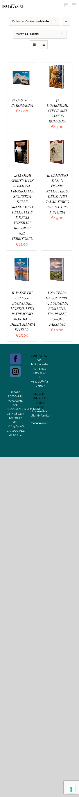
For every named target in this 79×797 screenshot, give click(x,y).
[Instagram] (15, 371)
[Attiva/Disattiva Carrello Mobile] (65, 4)
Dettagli (22, 82)
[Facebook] (15, 359)
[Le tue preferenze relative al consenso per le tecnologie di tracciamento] (71, 789)
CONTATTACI (39, 355)
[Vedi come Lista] (43, 45)
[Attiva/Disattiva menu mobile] (74, 4)
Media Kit (39, 394)
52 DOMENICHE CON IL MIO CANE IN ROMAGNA (57, 110)
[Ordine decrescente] (66, 21)
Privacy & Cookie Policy (39, 403)
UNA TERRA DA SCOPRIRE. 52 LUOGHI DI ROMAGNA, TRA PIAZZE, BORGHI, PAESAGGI (57, 308)
